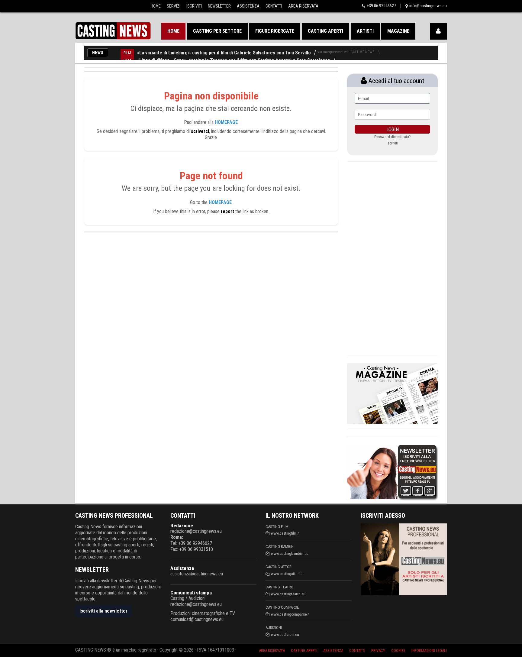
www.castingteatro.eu (288, 594)
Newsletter (219, 6)
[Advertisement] (392, 258)
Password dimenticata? (392, 136)
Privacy (378, 650)
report (227, 211)
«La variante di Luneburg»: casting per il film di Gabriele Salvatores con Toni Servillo (224, 53)
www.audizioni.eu (285, 634)
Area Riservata (303, 6)
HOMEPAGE (226, 122)
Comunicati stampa (191, 593)
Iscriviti (194, 6)
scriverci (200, 131)
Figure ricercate (274, 31)
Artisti (365, 31)
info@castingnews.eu (428, 6)
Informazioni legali (429, 650)
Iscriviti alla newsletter (103, 611)
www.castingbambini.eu (289, 553)
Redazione (181, 526)
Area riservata (272, 650)
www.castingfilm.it (285, 533)
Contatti (274, 6)
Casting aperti (325, 31)
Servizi (173, 6)
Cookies (398, 650)
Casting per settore (217, 31)
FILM (127, 52)
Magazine (398, 31)
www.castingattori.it (287, 573)
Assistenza (248, 6)
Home (156, 6)
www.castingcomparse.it (290, 614)
